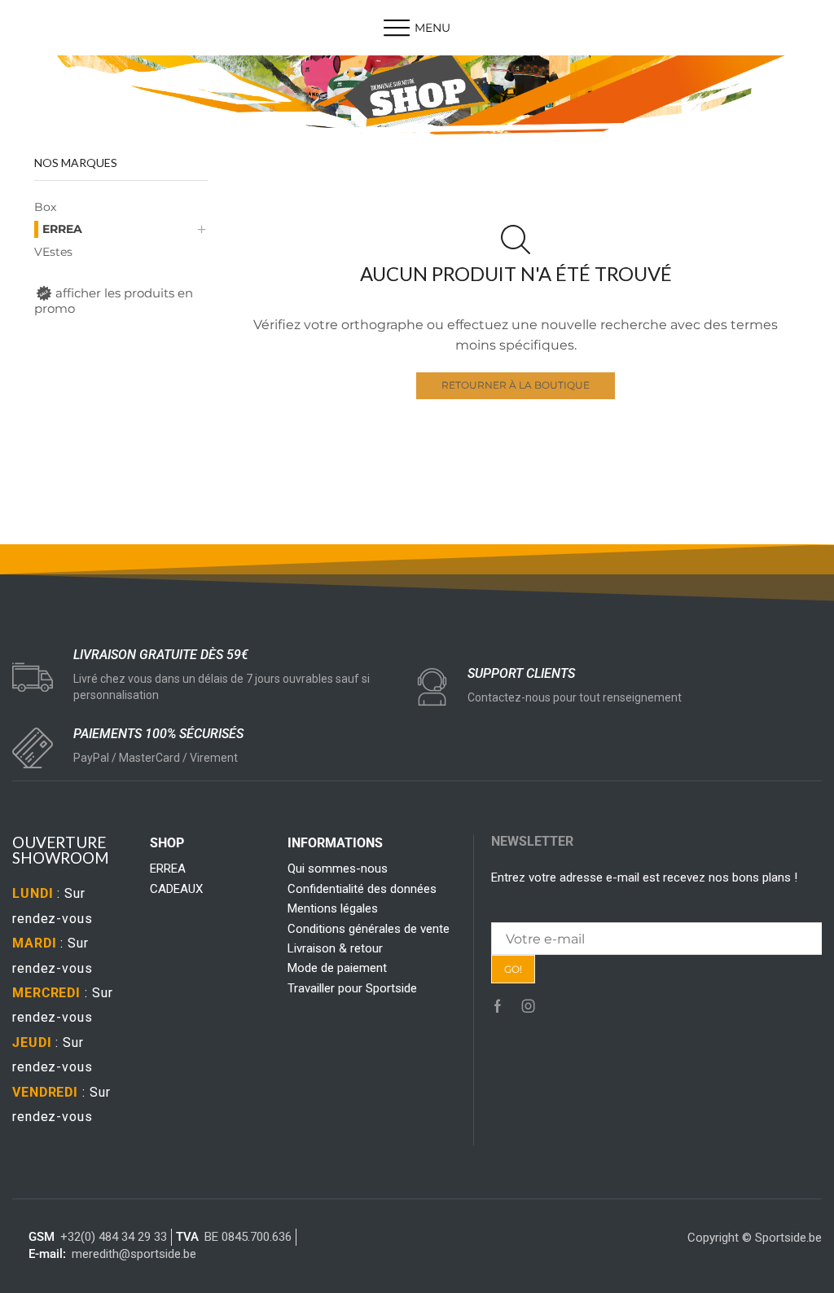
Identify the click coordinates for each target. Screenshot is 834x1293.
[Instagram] (528, 1006)
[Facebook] (497, 1006)
